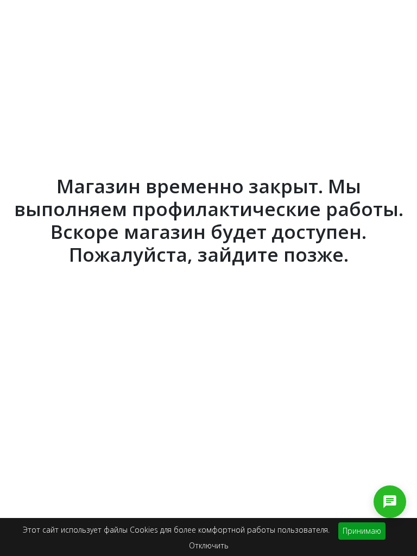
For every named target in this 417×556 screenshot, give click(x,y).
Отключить (209, 545)
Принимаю (362, 531)
